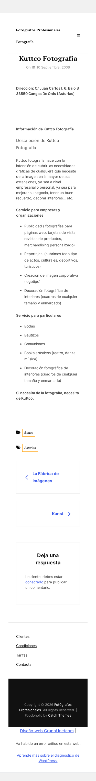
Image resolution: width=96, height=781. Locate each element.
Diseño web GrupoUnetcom (47, 730)
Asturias (30, 448)
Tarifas (21, 655)
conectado (34, 582)
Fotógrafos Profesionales (38, 29)
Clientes (22, 636)
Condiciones (26, 645)
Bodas (28, 433)
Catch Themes (59, 715)
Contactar (24, 664)
